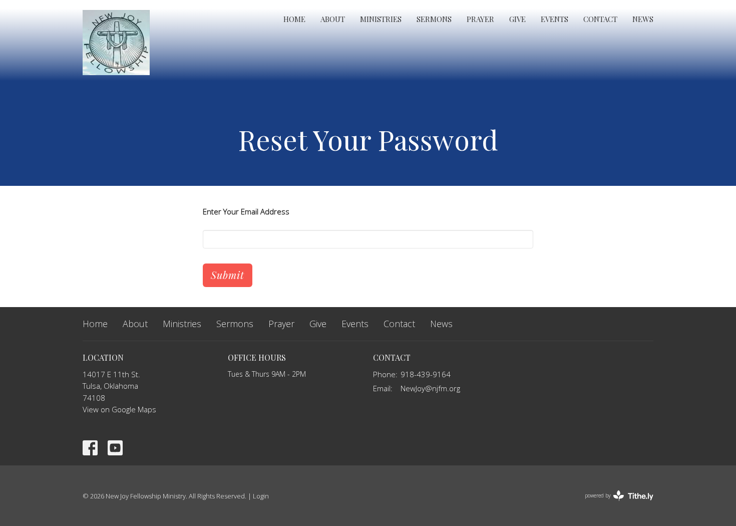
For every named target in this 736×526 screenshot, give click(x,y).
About (332, 19)
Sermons (434, 19)
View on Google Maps (119, 409)
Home (294, 19)
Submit (227, 275)
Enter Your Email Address (246, 211)
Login (261, 495)
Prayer (480, 19)
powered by (613, 504)
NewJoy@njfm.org (430, 388)
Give (517, 19)
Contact (600, 19)
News (642, 19)
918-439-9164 (426, 374)
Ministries (381, 19)
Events (554, 19)
